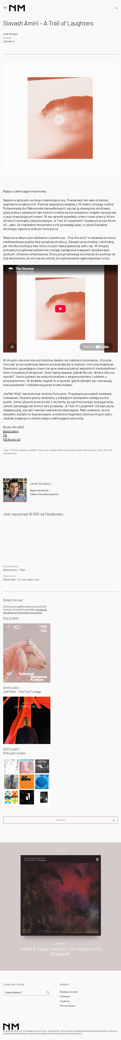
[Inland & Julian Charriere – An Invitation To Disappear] (61, 895)
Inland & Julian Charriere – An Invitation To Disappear (60, 951)
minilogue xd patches (71, 1034)
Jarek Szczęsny (10, 34)
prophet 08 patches (31, 1034)
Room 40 (108, 450)
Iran (47, 450)
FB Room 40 (11, 439)
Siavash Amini (10, 453)
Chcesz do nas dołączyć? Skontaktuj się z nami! (25, 611)
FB (5, 435)
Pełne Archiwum (67, 1005)
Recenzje (7, 37)
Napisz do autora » (40, 490)
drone (41, 450)
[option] (60, 909)
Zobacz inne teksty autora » (44, 494)
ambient (33, 450)
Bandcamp (11, 431)
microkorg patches (83, 1031)
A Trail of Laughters (18, 450)
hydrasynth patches (50, 1034)
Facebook (64, 1001)
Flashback (65, 996)
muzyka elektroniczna (86, 450)
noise (99, 450)
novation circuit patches (105, 1031)
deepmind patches (12, 1034)
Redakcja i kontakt (69, 991)
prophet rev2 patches (63, 1031)
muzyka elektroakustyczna (62, 450)
